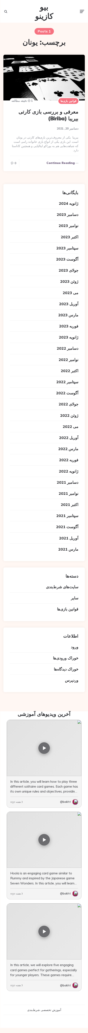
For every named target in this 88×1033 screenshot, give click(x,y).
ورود (74, 646)
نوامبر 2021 (68, 493)
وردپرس (71, 680)
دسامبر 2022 (67, 348)
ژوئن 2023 (69, 281)
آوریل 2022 (68, 437)
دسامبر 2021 (67, 482)
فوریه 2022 (68, 459)
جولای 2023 (68, 270)
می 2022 (70, 426)
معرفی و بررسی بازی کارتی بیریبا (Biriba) (48, 114)
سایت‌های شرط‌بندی (62, 586)
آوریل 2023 (68, 303)
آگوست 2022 (67, 393)
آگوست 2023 (67, 259)
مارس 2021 (68, 549)
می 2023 (70, 292)
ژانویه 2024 (68, 203)
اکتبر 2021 (69, 504)
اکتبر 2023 (69, 236)
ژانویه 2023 (68, 337)
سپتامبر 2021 (67, 515)
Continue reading (60, 163)
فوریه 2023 (68, 326)
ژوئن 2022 (69, 415)
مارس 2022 (68, 448)
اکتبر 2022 (69, 370)
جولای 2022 (68, 404)
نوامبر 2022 (68, 359)
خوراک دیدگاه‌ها (66, 669)
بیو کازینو (44, 11)
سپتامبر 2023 (67, 248)
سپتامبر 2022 (67, 381)
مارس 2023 (68, 314)
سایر (74, 597)
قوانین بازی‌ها (68, 101)
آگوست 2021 (67, 526)
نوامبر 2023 (68, 225)
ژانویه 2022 (68, 471)
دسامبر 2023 (67, 214)
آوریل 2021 (68, 538)
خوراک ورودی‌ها (65, 658)
